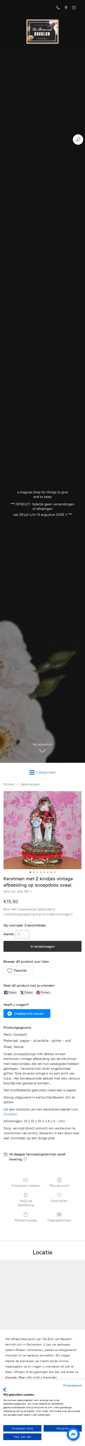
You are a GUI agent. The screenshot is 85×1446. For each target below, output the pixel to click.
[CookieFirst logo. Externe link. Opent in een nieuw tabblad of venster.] (5, 1390)
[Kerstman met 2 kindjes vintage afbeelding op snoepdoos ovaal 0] (42, 830)
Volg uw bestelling (26, 1203)
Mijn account (59, 1186)
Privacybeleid (72, 1385)
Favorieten (59, 1201)
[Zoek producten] (78, 139)
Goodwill (10, 1114)
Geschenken (30, 784)
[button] (18, 970)
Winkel (9, 784)
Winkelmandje (25, 1220)
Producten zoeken (26, 1186)
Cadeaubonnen (59, 1220)
